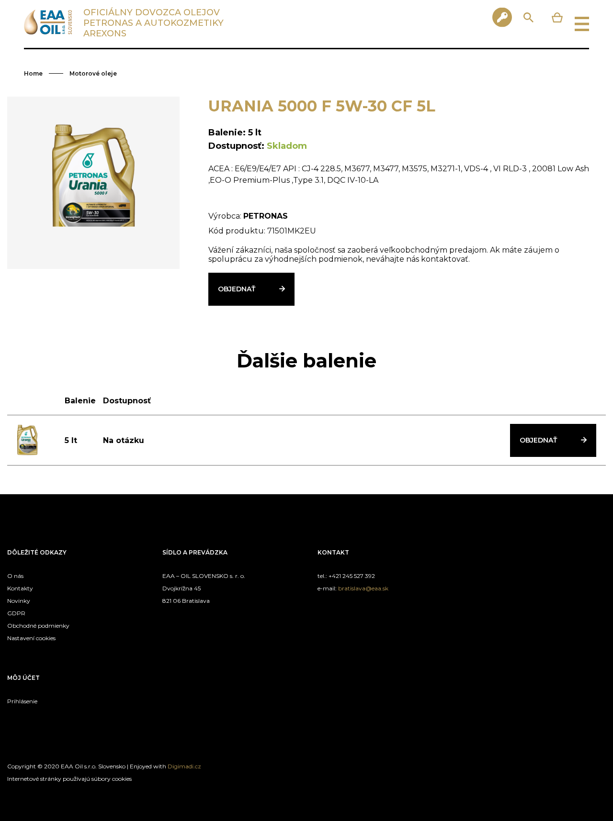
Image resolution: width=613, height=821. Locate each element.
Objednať (236, 289)
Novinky (18, 600)
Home (33, 73)
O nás (15, 575)
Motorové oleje (93, 73)
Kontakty (20, 588)
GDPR (16, 613)
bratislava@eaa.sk (363, 588)
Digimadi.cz (184, 766)
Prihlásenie (22, 701)
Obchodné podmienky (38, 625)
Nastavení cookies (31, 638)
